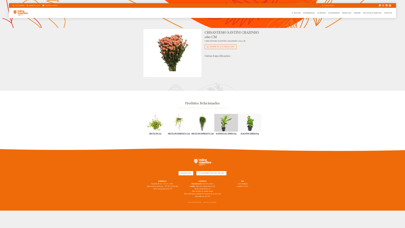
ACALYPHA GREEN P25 (250, 134)
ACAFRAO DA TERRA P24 (226, 134)
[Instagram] (383, 5)
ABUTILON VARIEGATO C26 (202, 134)
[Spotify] (390, 5)
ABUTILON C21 (155, 134)
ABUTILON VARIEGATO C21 (179, 134)
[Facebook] (380, 5)
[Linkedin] (387, 5)
